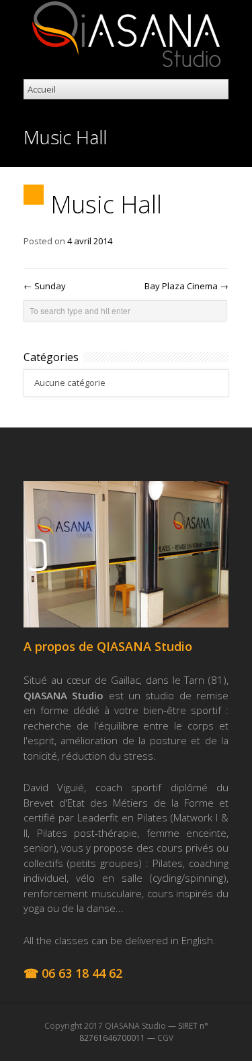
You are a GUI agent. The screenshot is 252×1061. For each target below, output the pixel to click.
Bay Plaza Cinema (186, 286)
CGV (165, 1038)
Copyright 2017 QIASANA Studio (105, 1025)
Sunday (45, 286)
